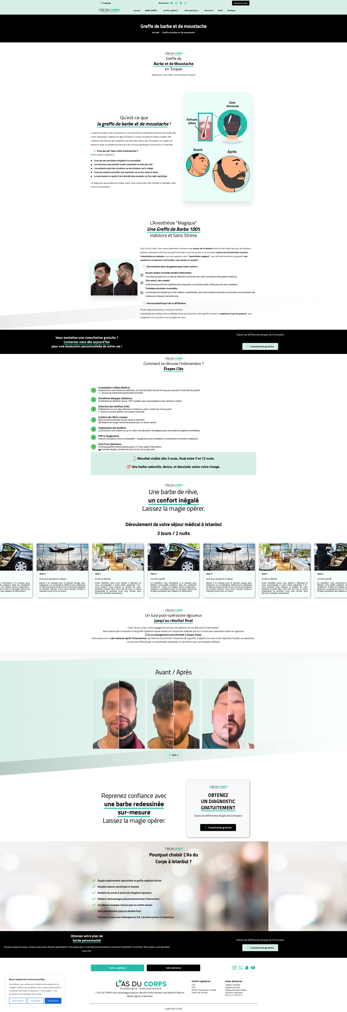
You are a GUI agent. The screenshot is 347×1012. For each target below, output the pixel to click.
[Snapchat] (181, 3)
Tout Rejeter (36, 1000)
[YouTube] (171, 3)
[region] (35, 991)
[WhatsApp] (185, 3)
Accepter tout (53, 1000)
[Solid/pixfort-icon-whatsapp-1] (240, 967)
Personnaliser (18, 1000)
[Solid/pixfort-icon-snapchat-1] (247, 967)
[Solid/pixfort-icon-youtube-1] (253, 967)
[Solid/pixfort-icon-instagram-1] (234, 967)
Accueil (155, 32)
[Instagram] (176, 3)
